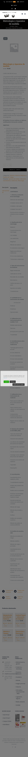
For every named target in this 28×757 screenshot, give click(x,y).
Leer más (5, 378)
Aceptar (6, 381)
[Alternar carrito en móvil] (22, 14)
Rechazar (12, 381)
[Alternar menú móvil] (25, 14)
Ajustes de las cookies (18, 384)
